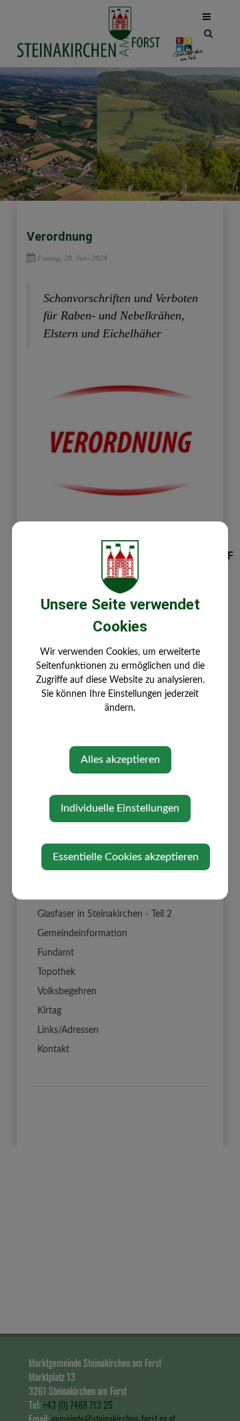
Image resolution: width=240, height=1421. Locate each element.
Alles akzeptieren (120, 759)
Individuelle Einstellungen (120, 808)
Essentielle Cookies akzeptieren (126, 857)
